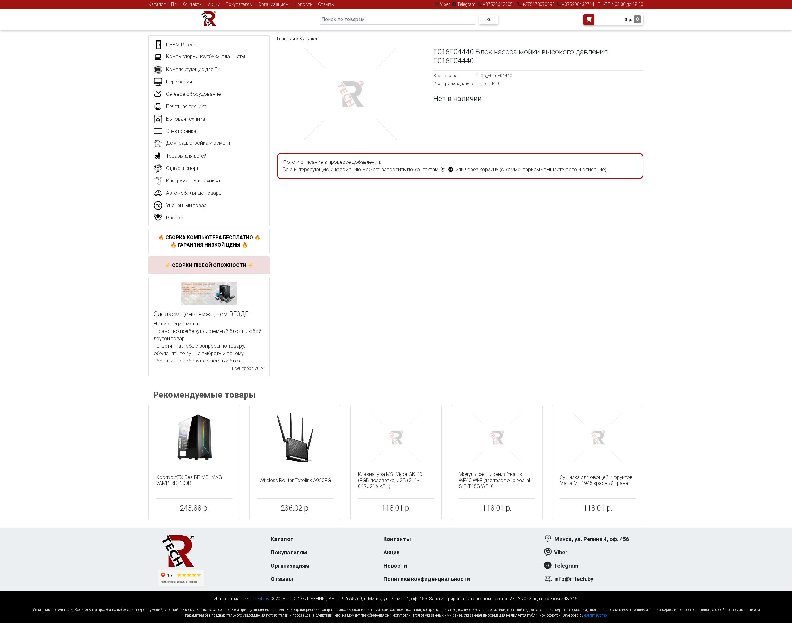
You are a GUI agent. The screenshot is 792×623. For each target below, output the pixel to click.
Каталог (157, 4)
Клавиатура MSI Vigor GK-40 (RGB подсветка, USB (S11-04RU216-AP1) (390, 480)
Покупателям (239, 4)
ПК (174, 4)
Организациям (273, 4)
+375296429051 (499, 4)
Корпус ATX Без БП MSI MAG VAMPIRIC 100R (189, 480)
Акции (214, 4)
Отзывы (326, 4)
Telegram (466, 4)
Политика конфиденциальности (426, 579)
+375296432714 (577, 4)
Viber (445, 4)
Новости (303, 4)
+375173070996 (538, 4)
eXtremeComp (595, 615)
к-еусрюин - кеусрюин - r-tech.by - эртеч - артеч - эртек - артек (396, 604)
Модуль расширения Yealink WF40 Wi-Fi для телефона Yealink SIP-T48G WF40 (495, 480)
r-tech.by (260, 598)
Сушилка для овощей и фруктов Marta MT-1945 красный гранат (596, 480)
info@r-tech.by (573, 579)
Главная (286, 39)
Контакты (192, 4)
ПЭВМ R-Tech (181, 45)
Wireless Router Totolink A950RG (295, 480)
